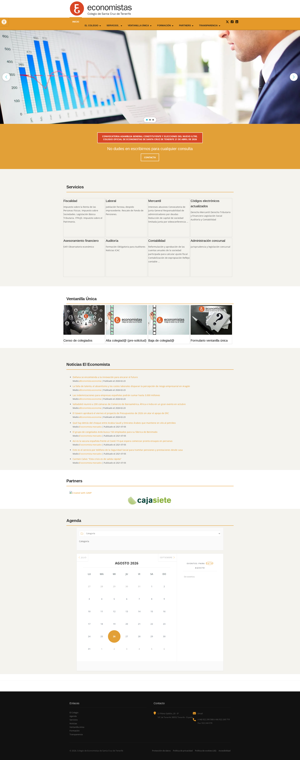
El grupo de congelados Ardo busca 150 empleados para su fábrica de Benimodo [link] (115, 431)
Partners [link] (185, 25)
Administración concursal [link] (208, 240)
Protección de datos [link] (161, 750)
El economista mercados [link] (90, 426)
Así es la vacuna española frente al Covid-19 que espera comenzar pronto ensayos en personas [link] (122, 441)
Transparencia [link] (208, 25)
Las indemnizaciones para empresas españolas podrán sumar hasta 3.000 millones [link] (116, 395)
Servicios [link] (74, 719)
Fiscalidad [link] (70, 201)
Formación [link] (164, 25)
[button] (6, 77)
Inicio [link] (75, 21)
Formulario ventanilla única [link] (209, 340)
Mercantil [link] (154, 201)
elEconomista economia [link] (90, 381)
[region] (150, 77)
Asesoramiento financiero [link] (81, 240)
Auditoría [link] (112, 240)
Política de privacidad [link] (183, 750)
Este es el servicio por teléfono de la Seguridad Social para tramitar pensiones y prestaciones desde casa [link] (128, 449)
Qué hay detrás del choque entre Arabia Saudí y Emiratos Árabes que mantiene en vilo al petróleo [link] (124, 422)
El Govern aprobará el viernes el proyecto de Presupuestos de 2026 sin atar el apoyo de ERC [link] (121, 413)
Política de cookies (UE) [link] (205, 750)
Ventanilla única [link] (138, 25)
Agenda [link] (73, 716)
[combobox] (84, 541)
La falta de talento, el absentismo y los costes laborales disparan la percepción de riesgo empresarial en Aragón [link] (131, 386)
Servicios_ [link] (113, 25)
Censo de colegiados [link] (77, 340)
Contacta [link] (150, 157)
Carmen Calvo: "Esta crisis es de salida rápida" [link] (97, 458)
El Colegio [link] (91, 25)
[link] (4, 22)
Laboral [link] (111, 201)
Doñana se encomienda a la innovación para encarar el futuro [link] (105, 377)
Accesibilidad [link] (224, 750)
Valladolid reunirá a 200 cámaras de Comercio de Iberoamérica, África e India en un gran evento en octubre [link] (129, 404)
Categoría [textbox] (84, 541)
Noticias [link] (73, 723)
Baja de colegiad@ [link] (161, 340)
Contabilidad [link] (156, 240)
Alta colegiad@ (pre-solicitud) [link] (126, 340)
